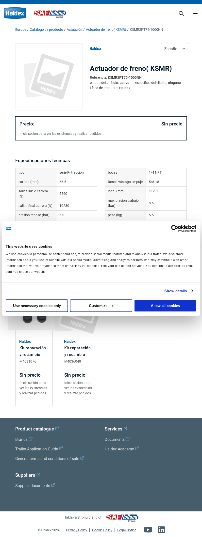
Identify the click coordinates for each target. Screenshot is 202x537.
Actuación (74, 29)
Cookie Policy (102, 530)
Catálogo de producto (46, 29)
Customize (98, 306)
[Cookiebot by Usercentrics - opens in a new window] (174, 228)
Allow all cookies (165, 306)
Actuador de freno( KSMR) (106, 29)
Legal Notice (126, 530)
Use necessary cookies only (37, 306)
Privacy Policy (76, 530)
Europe (20, 29)
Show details (175, 291)
